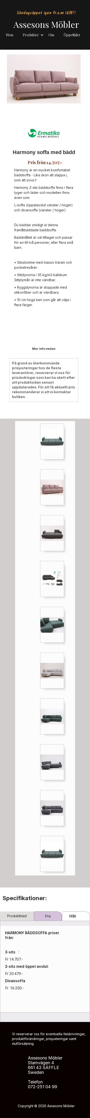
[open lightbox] (52, 441)
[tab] (17, 916)
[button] (33, 34)
